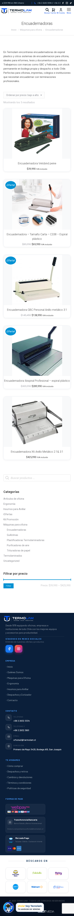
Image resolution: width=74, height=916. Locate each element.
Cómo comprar (15, 765)
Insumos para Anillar (14, 509)
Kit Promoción (11, 519)
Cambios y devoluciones (19, 777)
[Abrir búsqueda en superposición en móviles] (37, 477)
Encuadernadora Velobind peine (37, 163)
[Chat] (8, 907)
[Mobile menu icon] (69, 11)
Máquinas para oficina (15, 524)
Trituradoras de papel (18, 550)
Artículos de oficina (13, 498)
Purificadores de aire (18, 545)
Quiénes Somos (15, 672)
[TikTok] (71, 3)
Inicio (10, 666)
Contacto (12, 700)
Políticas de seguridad (19, 788)
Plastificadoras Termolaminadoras (25, 540)
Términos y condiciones (19, 782)
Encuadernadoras (16, 529)
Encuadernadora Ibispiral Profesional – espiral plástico (37, 380)
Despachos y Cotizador (19, 694)
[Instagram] (67, 3)
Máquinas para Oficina (19, 677)
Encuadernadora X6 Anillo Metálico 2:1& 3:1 (37, 451)
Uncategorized (11, 561)
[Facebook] (63, 3)
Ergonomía (9, 504)
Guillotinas (12, 535)
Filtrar (8, 586)
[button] (63, 154)
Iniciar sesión (47, 10)
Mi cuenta (59, 9)
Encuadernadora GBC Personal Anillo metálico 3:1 (37, 309)
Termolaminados (12, 555)
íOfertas (7, 514)
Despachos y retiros (17, 771)
